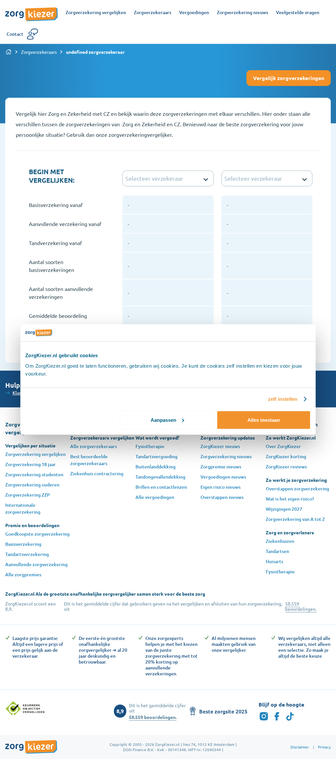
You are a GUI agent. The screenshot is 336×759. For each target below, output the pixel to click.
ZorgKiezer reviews (286, 466)
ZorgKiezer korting (286, 456)
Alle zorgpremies (23, 574)
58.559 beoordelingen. (301, 606)
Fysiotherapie (150, 446)
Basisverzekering (23, 544)
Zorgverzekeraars (39, 52)
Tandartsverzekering (27, 554)
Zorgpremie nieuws (220, 466)
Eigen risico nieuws (220, 487)
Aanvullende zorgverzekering (36, 564)
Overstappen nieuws (221, 497)
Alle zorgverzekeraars (93, 446)
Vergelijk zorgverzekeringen (288, 77)
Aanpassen (163, 419)
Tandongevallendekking (160, 477)
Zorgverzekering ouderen (32, 485)
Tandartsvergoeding (157, 456)
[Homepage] (31, 11)
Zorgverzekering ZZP (27, 495)
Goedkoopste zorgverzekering (37, 534)
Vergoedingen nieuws (223, 477)
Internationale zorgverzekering (22, 508)
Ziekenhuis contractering (96, 473)
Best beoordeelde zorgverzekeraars (89, 459)
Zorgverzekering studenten (34, 474)
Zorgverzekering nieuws (226, 456)
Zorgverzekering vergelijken (35, 454)
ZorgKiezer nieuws (220, 446)
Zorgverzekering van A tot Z (295, 519)
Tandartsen (277, 551)
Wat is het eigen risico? (290, 499)
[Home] (8, 52)
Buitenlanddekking (156, 466)
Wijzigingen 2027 (284, 509)
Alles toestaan (263, 419)
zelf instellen (282, 399)
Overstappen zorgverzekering (297, 488)
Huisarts (274, 561)
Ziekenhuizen (280, 541)
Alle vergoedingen (155, 497)
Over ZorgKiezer (283, 446)
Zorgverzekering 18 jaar (30, 464)
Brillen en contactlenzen (161, 487)
